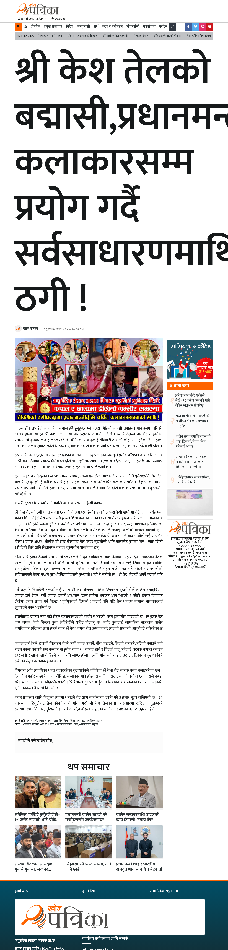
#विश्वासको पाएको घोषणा (167, 35)
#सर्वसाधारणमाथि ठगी (66, 724)
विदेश (69, 27)
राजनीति (58, 721)
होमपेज (35, 27)
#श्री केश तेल (47, 724)
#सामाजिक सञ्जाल (88, 724)
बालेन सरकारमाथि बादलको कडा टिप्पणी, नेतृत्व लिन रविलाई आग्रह (137, 820)
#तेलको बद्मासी (30, 724)
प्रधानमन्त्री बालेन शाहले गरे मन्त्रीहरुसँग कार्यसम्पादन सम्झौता (86, 820)
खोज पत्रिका (30, 328)
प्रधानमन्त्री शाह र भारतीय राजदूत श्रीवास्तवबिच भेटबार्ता (139, 867)
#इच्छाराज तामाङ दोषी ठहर (82, 35)
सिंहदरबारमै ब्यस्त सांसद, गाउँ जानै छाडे (88, 867)
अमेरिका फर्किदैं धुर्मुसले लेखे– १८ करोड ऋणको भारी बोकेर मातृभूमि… (37, 820)
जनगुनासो (83, 27)
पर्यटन (163, 27)
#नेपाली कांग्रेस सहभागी (115, 35)
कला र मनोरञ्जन (112, 27)
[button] (18, 27)
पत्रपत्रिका (149, 27)
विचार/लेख (69, 721)
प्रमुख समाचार (53, 27)
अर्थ (96, 27)
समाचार (80, 721)
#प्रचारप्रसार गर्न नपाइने (50, 35)
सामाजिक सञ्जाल (93, 721)
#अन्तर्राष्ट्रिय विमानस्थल (199, 35)
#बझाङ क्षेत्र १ (141, 35)
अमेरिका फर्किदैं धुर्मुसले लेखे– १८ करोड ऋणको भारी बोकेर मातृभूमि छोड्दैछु (192, 400)
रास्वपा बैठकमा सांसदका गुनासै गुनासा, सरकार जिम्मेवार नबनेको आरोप (34, 869)
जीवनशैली (132, 27)
